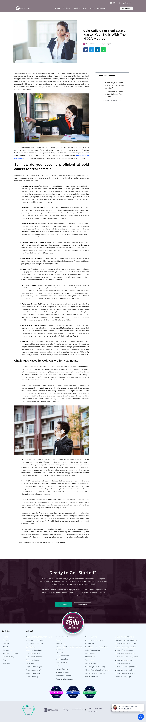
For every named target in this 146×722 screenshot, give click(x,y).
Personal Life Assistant (64, 679)
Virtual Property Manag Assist (126, 657)
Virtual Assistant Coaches (95, 673)
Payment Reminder (63, 676)
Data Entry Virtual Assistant (126, 640)
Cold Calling (30, 647)
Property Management (94, 640)
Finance (59, 640)
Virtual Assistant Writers (124, 637)
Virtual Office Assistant (124, 650)
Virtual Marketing (92, 663)
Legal (58, 666)
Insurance (59, 652)
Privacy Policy (8, 657)
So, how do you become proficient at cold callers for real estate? (114, 85)
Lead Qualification (63, 662)
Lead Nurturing (62, 659)
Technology (89, 660)
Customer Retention (34, 657)
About (92, 8)
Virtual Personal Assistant (125, 653)
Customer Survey (33, 660)
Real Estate (89, 643)
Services (66, 8)
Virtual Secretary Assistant (125, 670)
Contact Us (101, 8)
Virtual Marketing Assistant (125, 647)
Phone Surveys (91, 637)
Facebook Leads (62, 637)
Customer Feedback (34, 650)
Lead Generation (62, 656)
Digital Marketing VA (34, 667)
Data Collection (32, 663)
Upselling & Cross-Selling (95, 667)
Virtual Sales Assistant (123, 660)
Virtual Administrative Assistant (97, 670)
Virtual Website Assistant (125, 673)
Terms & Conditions (10, 653)
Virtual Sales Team (122, 663)
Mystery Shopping (63, 672)
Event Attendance (33, 673)
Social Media (90, 653)
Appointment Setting (34, 640)
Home (57, 8)
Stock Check (90, 657)
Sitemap (6, 663)
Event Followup (32, 677)
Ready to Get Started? (113, 100)
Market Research (62, 669)
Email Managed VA (33, 670)
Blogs (85, 8)
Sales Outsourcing (92, 650)
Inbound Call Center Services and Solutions (69, 648)
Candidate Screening (34, 643)
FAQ (5, 660)
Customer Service (33, 653)
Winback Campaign (123, 677)
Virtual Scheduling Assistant (126, 667)
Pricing (77, 8)
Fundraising (60, 643)
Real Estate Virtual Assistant (96, 647)
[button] (85, 49)
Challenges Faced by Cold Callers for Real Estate (115, 94)
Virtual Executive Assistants (126, 643)
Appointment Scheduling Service (39, 637)
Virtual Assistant (91, 677)
